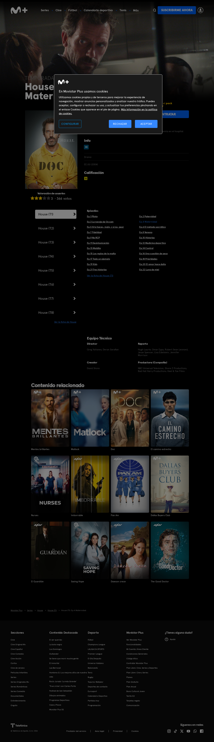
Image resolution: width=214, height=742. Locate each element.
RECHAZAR (120, 123)
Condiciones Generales (136, 654)
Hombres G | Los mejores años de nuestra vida (68, 674)
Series (45, 10)
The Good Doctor (160, 581)
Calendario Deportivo (97, 696)
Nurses (34, 515)
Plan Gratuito (132, 682)
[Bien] (44, 198)
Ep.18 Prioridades (148, 259)
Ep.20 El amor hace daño (152, 264)
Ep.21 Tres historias (97, 269)
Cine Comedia (17, 654)
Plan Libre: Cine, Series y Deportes (141, 668)
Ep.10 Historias (147, 237)
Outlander (54, 654)
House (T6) (46, 284)
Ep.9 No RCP (93, 237)
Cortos (14, 663)
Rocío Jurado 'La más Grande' (63, 681)
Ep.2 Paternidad (147, 216)
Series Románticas (19, 686)
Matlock (75, 449)
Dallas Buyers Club (160, 515)
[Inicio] (19, 10)
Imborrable (77, 515)
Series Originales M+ (20, 682)
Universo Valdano (96, 663)
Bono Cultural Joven (135, 691)
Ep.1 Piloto (92, 216)
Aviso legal (99, 731)
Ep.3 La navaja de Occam (100, 221)
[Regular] (40, 198)
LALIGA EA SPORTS (96, 649)
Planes (129, 677)
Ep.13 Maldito (94, 248)
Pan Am (115, 515)
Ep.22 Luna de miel (149, 269)
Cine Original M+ (18, 644)
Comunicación (132, 705)
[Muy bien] (48, 198)
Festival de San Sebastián (60, 691)
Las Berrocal (55, 668)
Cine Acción (16, 658)
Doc (113, 449)
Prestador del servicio (76, 731)
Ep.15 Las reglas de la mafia (101, 253)
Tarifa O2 (130, 696)
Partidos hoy (93, 701)
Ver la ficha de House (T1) (100, 275)
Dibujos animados (57, 695)
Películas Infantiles (19, 672)
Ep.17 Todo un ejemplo (98, 259)
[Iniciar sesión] (200, 10)
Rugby (90, 677)
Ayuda (172, 639)
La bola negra (55, 644)
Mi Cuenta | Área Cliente (137, 649)
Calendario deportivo (98, 10)
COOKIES (135, 731)
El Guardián (37, 581)
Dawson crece (118, 581)
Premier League (95, 654)
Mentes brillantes (40, 449)
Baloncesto (93, 668)
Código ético (132, 658)
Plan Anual (131, 686)
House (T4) (46, 256)
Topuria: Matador (95, 682)
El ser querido (55, 640)
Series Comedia (18, 691)
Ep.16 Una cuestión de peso (153, 253)
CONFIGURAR (70, 123)
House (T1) (45, 214)
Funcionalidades (133, 644)
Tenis (123, 10)
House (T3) (46, 242)
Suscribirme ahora (177, 10)
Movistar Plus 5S (56, 709)
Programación (94, 705)
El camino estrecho (161, 449)
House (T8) (46, 313)
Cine (59, 10)
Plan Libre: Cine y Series (137, 672)
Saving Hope (77, 581)
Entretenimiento (18, 701)
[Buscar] (154, 10)
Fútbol (72, 10)
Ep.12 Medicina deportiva (152, 243)
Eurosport (92, 691)
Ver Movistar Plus (134, 640)
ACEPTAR (146, 123)
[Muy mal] (32, 198)
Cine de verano (18, 668)
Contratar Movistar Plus (137, 663)
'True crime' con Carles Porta (62, 686)
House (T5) (46, 270)
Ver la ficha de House (65, 322)
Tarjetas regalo (133, 701)
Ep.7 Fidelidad (94, 232)
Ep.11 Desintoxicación (98, 243)
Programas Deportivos (59, 700)
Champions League (96, 644)
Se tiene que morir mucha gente (64, 658)
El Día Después (94, 658)
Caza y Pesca (55, 705)
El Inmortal (54, 663)
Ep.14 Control (146, 248)
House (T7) (46, 298)
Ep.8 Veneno (145, 232)
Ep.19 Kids (92, 264)
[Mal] (36, 198)
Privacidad (118, 731)
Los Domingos (55, 649)
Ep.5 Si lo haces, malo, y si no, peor (105, 227)
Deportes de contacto (98, 686)
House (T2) (46, 228)
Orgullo (14, 705)
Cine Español (17, 649)
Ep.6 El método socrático (152, 227)
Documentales (17, 696)
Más (136, 10)
